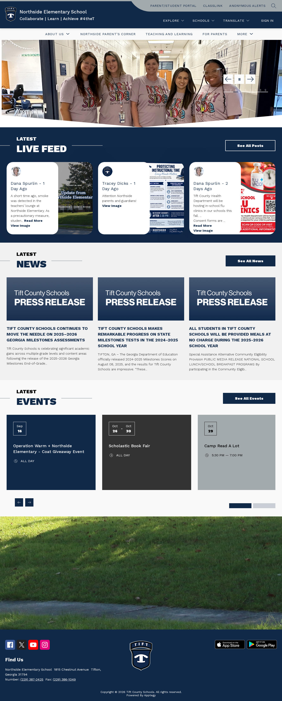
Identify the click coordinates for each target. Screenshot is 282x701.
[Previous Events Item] (19, 502)
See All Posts (250, 145)
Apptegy (150, 695)
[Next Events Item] (29, 502)
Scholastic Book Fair (129, 445)
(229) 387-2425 (31, 679)
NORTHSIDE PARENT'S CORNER (108, 34)
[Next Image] (250, 79)
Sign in (267, 21)
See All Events (249, 398)
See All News (250, 261)
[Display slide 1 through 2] (240, 505)
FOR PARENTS (215, 34)
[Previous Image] (228, 79)
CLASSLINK (213, 6)
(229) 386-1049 (64, 679)
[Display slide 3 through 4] (264, 505)
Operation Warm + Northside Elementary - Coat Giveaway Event (48, 448)
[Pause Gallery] (239, 79)
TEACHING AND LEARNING (169, 34)
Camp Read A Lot (221, 445)
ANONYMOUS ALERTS (247, 6)
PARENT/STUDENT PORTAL (173, 6)
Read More (33, 221)
